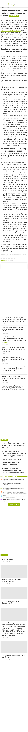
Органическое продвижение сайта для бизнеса (13, 656)
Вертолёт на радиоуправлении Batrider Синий (12, 602)
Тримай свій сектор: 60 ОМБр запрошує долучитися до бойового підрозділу (13, 378)
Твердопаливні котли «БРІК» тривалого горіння (11, 580)
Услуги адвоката (7, 559)
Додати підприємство (14, 504)
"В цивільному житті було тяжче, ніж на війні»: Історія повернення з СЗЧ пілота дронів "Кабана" (14, 368)
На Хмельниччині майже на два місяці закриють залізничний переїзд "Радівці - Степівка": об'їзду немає (14, 319)
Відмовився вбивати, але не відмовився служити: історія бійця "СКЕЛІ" (13, 359)
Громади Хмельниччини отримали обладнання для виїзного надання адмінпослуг (13, 349)
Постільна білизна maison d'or (11, 31)
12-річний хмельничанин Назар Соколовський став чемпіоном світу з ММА (14, 329)
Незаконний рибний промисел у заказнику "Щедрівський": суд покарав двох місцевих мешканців (13, 387)
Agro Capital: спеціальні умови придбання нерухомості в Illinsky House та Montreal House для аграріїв (14, 338)
